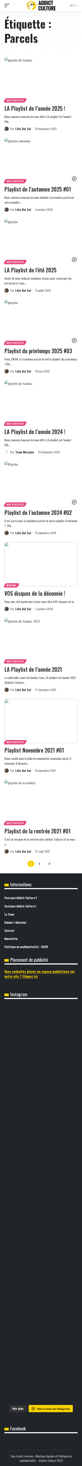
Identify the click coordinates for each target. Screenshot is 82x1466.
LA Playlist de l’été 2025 (30, 270)
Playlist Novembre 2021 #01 (34, 750)
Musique (11, 585)
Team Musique (24, 452)
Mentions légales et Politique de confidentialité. (45, 1458)
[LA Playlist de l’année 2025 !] (41, 79)
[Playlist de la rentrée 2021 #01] (41, 802)
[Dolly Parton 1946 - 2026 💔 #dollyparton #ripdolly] (41, 1253)
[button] (8, 5)
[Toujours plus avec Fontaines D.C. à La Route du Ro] (41, 1275)
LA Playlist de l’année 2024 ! (34, 431)
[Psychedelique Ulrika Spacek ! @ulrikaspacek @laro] (41, 1358)
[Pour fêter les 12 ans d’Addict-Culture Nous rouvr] (41, 1049)
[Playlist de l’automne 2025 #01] (41, 160)
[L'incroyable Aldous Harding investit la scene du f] (41, 1386)
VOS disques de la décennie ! (34, 593)
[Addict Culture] (41, 6)
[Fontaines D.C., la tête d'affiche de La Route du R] (41, 1306)
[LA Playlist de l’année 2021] (41, 640)
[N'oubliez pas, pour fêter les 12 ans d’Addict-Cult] (41, 1021)
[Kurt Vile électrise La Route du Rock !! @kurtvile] (41, 1334)
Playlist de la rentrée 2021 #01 (37, 831)
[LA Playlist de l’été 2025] (41, 241)
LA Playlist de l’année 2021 (33, 669)
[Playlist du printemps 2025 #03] (41, 322)
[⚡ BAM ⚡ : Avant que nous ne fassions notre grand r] (41, 1154)
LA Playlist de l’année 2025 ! (34, 108)
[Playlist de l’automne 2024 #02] (41, 483)
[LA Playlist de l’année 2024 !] (41, 402)
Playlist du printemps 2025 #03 (38, 351)
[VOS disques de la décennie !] (41, 564)
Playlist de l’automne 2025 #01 (37, 189)
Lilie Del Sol (23, 128)
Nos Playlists (15, 100)
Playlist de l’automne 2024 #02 (38, 512)
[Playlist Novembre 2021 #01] (41, 721)
